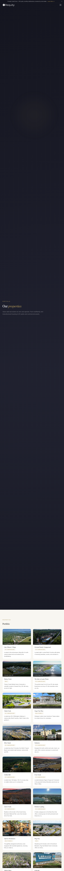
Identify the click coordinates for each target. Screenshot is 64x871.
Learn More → (51, 1)
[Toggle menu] (60, 5)
